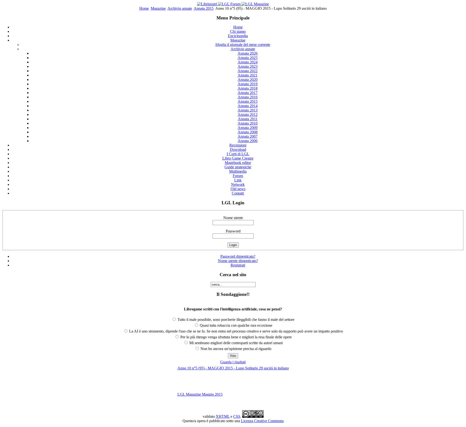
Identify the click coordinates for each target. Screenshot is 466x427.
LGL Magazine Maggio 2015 (200, 394)
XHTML (223, 416)
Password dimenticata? (237, 256)
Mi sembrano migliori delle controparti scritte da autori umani (235, 343)
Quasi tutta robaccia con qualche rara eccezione (235, 325)
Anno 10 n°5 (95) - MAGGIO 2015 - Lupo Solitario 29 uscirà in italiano (233, 368)
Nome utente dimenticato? (238, 261)
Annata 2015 (204, 8)
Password (233, 231)
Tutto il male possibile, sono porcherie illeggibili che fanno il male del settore (235, 319)
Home (144, 8)
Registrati (238, 265)
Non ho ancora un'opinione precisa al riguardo (235, 349)
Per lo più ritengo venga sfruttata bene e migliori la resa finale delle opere (235, 337)
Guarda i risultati (233, 362)
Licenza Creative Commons (262, 421)
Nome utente (233, 218)
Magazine (158, 8)
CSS (236, 416)
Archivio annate (179, 8)
